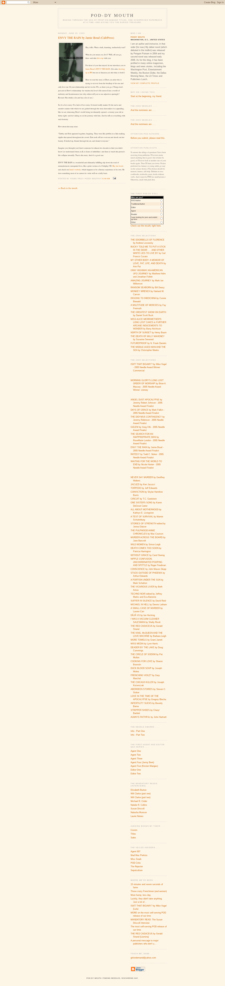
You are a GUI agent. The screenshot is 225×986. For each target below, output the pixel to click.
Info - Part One (138, 731)
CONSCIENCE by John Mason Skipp (148, 569)
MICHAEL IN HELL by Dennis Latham (149, 604)
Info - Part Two (138, 735)
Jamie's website (75, 169)
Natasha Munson (139, 812)
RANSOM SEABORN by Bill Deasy (148, 287)
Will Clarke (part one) (141, 793)
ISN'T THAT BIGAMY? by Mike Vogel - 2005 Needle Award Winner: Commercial (149, 367)
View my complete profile (145, 83)
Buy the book (117, 166)
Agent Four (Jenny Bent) (142, 762)
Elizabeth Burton (138, 790)
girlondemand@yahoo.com (143, 957)
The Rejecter (137, 866)
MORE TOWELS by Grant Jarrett (146, 640)
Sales (133, 837)
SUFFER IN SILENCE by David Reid (148, 600)
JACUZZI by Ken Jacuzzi (143, 484)
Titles (133, 834)
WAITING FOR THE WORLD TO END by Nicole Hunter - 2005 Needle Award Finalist (146, 464)
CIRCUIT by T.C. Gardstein (144, 499)
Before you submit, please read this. (148, 138)
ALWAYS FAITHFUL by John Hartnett (149, 717)
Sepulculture (136, 870)
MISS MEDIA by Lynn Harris (144, 643)
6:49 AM (106, 178)
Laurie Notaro (137, 816)
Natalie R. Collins (139, 805)
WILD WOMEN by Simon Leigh (145, 544)
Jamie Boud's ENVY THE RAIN (97, 69)
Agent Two (136, 755)
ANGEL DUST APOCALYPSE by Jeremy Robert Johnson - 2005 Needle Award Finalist (146, 402)
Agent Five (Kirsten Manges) (144, 766)
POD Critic (136, 863)
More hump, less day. (141, 895)
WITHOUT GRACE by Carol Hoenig (148, 555)
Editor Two (136, 773)
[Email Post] (114, 178)
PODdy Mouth (138, 37)
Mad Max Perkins (139, 855)
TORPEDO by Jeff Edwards (144, 488)
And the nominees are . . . (143, 110)
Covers (134, 830)
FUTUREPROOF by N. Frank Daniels (148, 343)
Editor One (136, 770)
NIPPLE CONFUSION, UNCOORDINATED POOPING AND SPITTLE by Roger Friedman (148, 562)
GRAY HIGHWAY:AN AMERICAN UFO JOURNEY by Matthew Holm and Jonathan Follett (148, 273)
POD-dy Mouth (112, 15)
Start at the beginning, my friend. (146, 96)
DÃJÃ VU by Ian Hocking (143, 615)
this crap (100, 58)
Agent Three (136, 758)
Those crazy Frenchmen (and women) (149, 891)
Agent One (136, 751)
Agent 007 (135, 851)
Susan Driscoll (137, 808)
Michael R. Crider (139, 801)
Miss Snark (136, 859)
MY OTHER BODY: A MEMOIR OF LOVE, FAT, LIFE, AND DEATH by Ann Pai (148, 263)
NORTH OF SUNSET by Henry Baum (149, 332)
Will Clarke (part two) (140, 797)
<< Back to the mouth (67, 188)
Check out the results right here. (146, 226)
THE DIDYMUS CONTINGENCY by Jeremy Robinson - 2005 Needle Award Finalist (148, 420)
